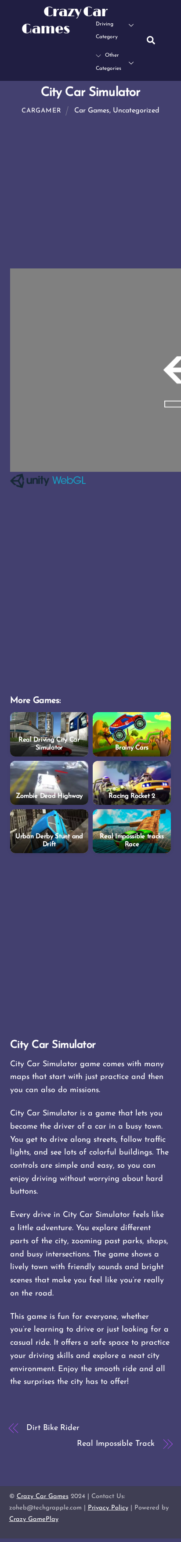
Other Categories (108, 62)
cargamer (42, 111)
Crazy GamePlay (33, 1519)
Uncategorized (136, 110)
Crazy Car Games (43, 1496)
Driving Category (107, 31)
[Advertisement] (90, 598)
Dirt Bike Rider (53, 1428)
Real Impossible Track (115, 1444)
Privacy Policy (108, 1508)
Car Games (91, 110)
